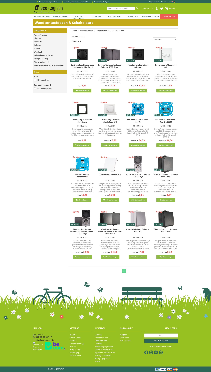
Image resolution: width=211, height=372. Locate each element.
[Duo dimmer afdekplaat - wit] (166, 54)
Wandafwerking (86, 30)
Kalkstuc (37, 45)
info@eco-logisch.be (44, 340)
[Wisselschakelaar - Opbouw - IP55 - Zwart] (166, 219)
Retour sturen (101, 340)
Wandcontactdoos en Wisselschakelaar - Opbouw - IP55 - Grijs (82, 231)
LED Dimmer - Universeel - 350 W (138, 121)
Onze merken (75, 355)
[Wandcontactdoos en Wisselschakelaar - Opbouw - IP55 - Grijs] (82, 219)
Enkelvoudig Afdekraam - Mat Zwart (82, 121)
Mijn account (125, 340)
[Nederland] (172, 2)
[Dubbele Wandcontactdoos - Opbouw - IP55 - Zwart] (110, 54)
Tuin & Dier (96, 16)
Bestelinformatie (102, 337)
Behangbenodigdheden (43, 55)
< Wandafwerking (40, 35)
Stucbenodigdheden (42, 62)
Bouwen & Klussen (42, 16)
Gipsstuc (37, 38)
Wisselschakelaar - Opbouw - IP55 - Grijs (138, 230)
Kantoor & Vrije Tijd (151, 16)
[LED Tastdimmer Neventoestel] (82, 164)
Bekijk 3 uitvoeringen (138, 90)
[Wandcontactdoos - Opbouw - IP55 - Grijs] (138, 164)
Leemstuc (38, 41)
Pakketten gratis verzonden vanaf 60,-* (76, 2)
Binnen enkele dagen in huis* (48, 2)
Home (74, 30)
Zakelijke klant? (154, 2)
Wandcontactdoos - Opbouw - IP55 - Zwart (166, 175)
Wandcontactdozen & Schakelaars (49, 65)
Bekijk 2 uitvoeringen (138, 145)
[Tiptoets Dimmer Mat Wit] (110, 164)
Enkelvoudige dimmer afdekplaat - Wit (110, 121)
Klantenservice (166, 2)
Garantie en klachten (104, 349)
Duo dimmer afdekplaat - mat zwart (137, 66)
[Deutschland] (174, 2)
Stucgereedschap (41, 58)
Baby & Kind (133, 16)
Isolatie (73, 335)
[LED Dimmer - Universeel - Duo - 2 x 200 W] (166, 109)
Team (97, 361)
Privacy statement (103, 355)
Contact (98, 343)
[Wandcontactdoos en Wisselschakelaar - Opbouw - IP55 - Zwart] (110, 219)
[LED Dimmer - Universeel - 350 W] (138, 109)
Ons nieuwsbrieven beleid (161, 346)
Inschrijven (160, 340)
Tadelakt (37, 48)
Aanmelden (124, 337)
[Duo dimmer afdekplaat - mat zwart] (138, 54)
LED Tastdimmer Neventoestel (82, 175)
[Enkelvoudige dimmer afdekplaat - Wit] (110, 109)
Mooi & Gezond (114, 16)
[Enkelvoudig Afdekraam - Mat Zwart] (82, 109)
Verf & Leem (75, 337)
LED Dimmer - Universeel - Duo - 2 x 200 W (165, 121)
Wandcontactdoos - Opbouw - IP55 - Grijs (138, 175)
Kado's (73, 346)
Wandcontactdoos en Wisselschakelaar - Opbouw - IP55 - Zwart (110, 231)
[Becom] (50, 346)
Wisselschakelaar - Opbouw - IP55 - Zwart (166, 230)
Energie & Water (60, 16)
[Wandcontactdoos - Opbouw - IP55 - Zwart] (166, 164)
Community (147, 8)
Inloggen (123, 335)
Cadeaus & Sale (169, 16)
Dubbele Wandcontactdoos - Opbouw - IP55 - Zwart (110, 66)
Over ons (98, 335)
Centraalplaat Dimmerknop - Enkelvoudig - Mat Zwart (82, 66)
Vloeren (73, 340)
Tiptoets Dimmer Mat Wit (110, 174)
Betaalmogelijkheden (104, 346)
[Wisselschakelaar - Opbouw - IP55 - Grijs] (138, 219)
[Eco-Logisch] (47, 7)
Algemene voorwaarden (105, 352)
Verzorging (74, 352)
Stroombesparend (44, 88)
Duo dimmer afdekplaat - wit (165, 66)
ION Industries (43, 80)
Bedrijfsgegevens (102, 358)
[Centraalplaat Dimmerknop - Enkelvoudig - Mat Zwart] (82, 54)
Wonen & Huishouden (78, 17)
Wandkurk (38, 52)
